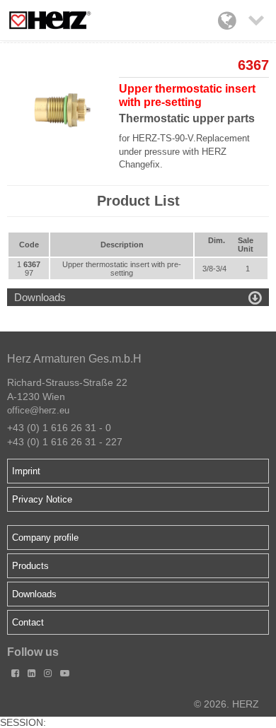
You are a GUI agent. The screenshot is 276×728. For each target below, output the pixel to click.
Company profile (45, 537)
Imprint (26, 471)
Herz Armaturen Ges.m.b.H (74, 359)
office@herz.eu (38, 410)
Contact (28, 622)
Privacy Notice (42, 499)
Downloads (34, 594)
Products (30, 565)
